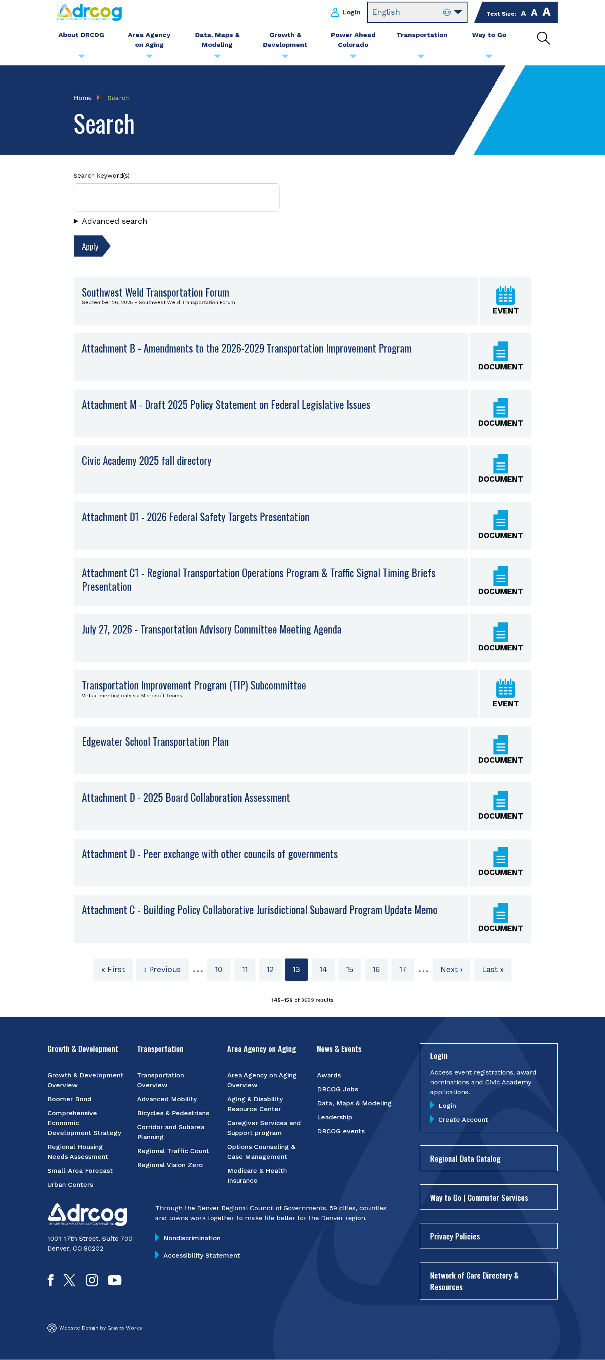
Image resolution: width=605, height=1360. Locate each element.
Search (118, 98)
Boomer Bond (69, 1099)
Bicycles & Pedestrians (173, 1113)
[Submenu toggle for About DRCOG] (81, 58)
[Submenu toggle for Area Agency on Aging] (149, 58)
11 (248, 969)
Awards (329, 1075)
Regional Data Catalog (465, 1158)
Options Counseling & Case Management (261, 1151)
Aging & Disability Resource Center (255, 1104)
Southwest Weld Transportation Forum (155, 291)
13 (300, 973)
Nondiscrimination (192, 1238)
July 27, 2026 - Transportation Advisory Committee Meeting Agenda (212, 629)
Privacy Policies (455, 1236)
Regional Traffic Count (173, 1151)
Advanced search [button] (114, 221)
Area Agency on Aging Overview (262, 1080)
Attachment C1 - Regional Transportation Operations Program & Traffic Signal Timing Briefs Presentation (258, 579)
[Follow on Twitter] (69, 1284)
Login (351, 12)
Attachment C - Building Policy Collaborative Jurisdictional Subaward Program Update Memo (259, 909)
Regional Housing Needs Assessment (77, 1151)
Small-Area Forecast (80, 1170)
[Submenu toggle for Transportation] (421, 58)
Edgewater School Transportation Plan (155, 741)
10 (222, 969)
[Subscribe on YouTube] (114, 1284)
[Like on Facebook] (50, 1284)
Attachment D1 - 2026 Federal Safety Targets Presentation (195, 517)
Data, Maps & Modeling (354, 1103)
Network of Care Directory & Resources (474, 1281)
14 (327, 969)
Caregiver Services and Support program (264, 1128)
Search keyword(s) (102, 175)
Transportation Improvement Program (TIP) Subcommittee (194, 684)
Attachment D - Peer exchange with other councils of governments (210, 853)
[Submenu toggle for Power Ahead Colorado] (353, 58)
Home (83, 98)
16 (380, 969)
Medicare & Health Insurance (257, 1175)
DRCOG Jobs (337, 1089)
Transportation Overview (160, 1080)
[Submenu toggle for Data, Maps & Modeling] (217, 58)
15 (353, 969)
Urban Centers (70, 1184)
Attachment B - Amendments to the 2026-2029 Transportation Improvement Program (247, 348)
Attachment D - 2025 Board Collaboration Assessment (186, 797)
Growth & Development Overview (85, 1080)
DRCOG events (341, 1131)
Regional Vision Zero (170, 1165)
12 (274, 969)
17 (406, 969)
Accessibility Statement (201, 1255)
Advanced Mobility (167, 1099)
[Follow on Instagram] (92, 1284)
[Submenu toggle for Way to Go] (489, 58)
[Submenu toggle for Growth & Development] (285, 58)
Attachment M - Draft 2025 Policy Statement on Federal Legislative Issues (226, 404)
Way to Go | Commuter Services (479, 1197)
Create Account (463, 1119)
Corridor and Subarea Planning (171, 1132)
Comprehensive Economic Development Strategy (84, 1123)
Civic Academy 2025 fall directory (147, 460)
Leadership (334, 1117)
